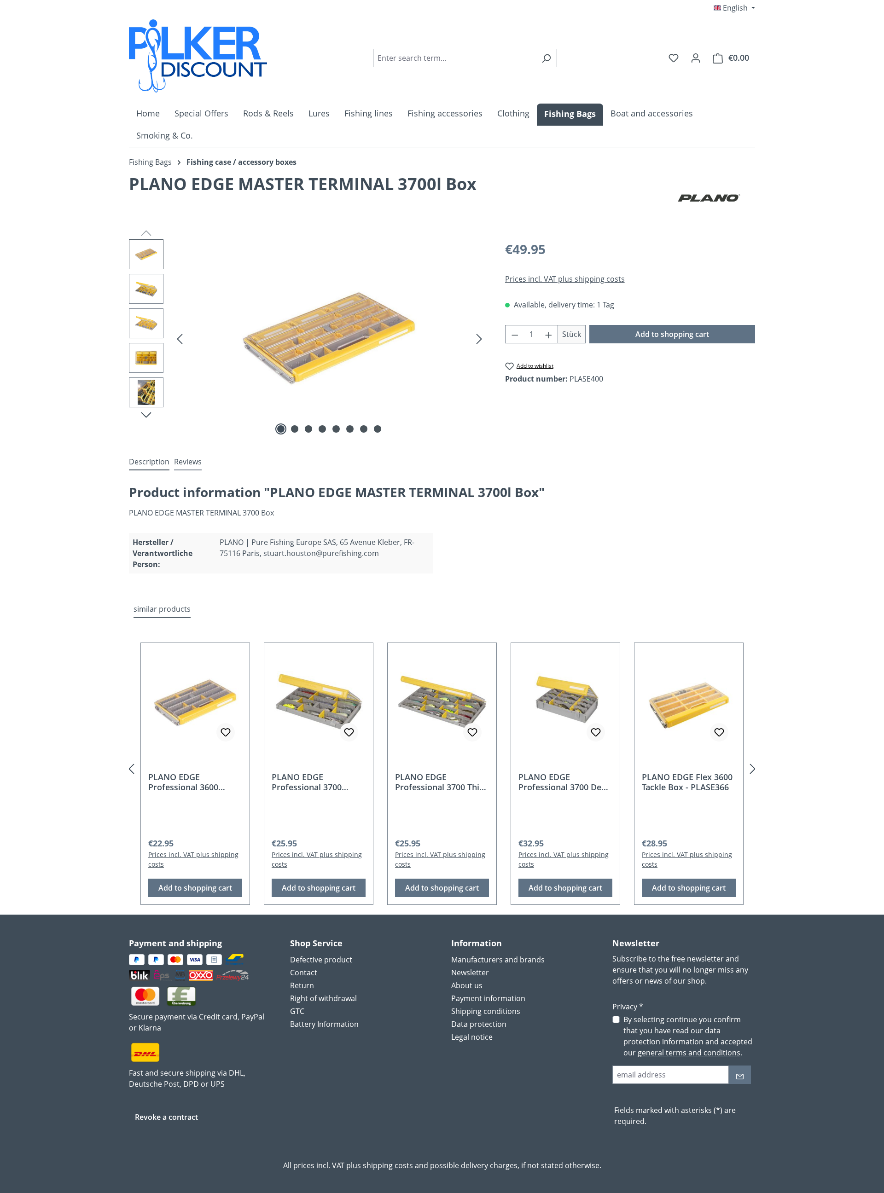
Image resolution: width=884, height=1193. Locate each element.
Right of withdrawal (323, 998)
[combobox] (454, 58)
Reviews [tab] (188, 462)
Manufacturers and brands (498, 960)
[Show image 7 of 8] (363, 429)
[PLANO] (709, 198)
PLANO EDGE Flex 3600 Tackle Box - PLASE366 (687, 782)
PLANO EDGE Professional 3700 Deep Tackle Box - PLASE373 (564, 782)
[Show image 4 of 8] (322, 429)
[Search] (546, 58)
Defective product (321, 960)
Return (302, 985)
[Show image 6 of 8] (350, 429)
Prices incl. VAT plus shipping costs (565, 279)
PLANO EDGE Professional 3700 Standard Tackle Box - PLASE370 (314, 782)
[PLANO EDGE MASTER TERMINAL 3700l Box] (329, 338)
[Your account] (696, 57)
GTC (297, 1011)
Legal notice (472, 1037)
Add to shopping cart (672, 334)
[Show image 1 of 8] (281, 429)
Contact (303, 972)
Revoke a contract (166, 1117)
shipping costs (388, 1165)
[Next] (479, 338)
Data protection (478, 1024)
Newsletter (470, 972)
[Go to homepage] (198, 56)
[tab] (149, 462)
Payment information (488, 998)
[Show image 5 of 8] (336, 429)
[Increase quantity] (548, 334)
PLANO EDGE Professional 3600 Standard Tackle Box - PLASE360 (190, 782)
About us (467, 985)
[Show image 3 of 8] (308, 429)
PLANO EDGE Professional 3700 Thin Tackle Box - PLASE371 (439, 782)
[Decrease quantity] (514, 334)
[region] (308, 338)
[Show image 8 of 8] (377, 429)
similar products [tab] (162, 609)
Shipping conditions (485, 1011)
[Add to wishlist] (225, 732)
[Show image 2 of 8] (294, 429)
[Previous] (179, 338)
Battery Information (324, 1024)
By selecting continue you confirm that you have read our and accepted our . (687, 1036)
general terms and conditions (689, 1053)
